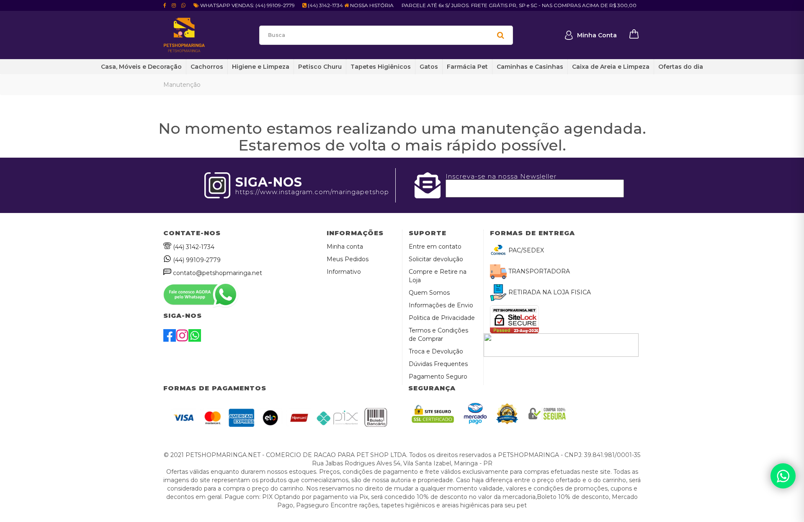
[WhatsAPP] (194, 339)
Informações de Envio (441, 305)
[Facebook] (169, 339)
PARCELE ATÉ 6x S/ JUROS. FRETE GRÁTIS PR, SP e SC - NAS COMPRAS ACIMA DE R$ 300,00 (519, 5)
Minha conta (345, 246)
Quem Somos (429, 292)
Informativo (344, 271)
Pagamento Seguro (438, 376)
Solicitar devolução (436, 259)
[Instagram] (182, 339)
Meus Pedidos (347, 259)
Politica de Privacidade (442, 318)
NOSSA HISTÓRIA (371, 5)
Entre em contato (435, 246)
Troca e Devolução (436, 351)
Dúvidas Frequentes (438, 364)
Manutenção (182, 84)
